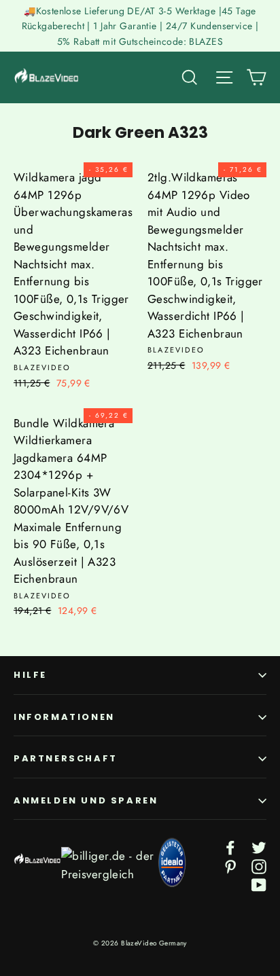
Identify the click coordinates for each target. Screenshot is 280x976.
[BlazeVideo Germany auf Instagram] (258, 865)
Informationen (64, 716)
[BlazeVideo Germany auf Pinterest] (230, 865)
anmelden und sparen (86, 800)
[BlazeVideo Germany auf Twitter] (258, 846)
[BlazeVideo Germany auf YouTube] (258, 884)
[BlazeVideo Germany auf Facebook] (230, 846)
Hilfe (30, 674)
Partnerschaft (66, 758)
